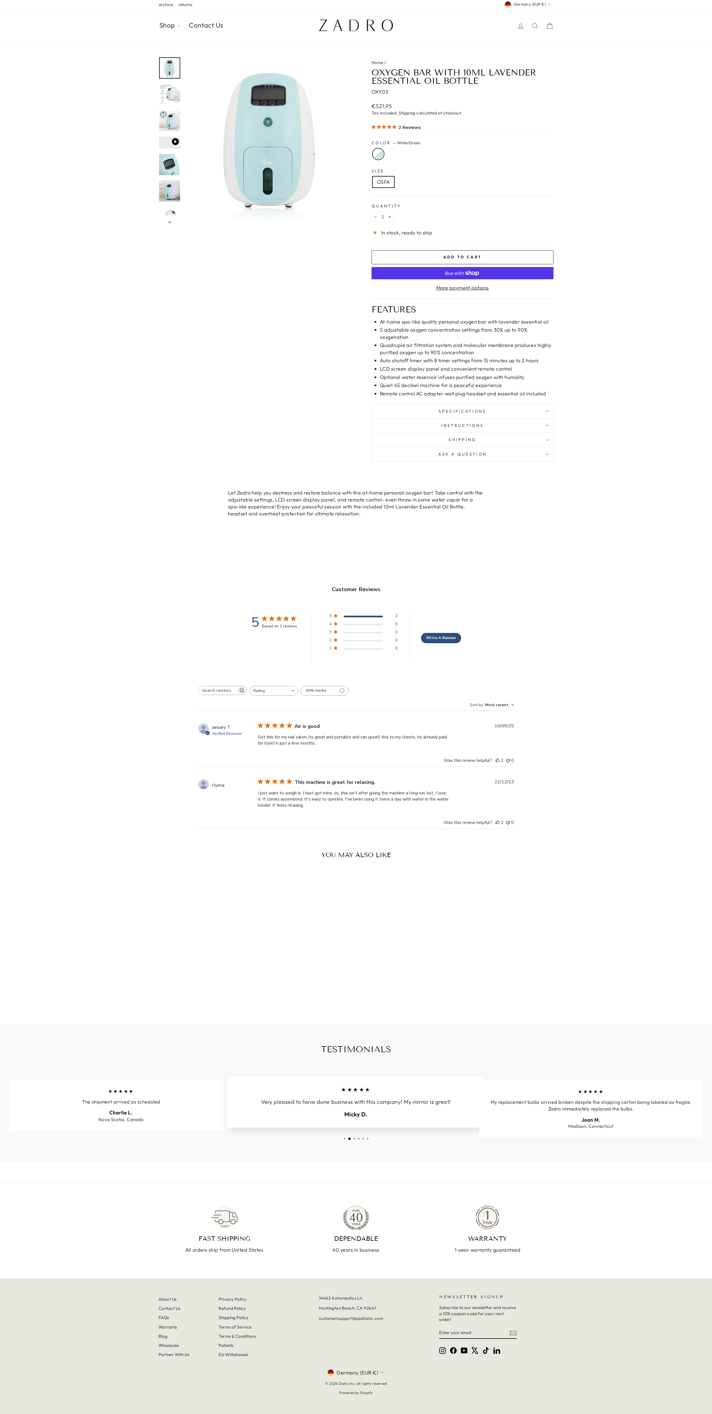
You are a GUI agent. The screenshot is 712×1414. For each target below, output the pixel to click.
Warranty (168, 1327)
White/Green (378, 154)
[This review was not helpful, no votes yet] (508, 760)
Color (396, 142)
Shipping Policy (233, 1317)
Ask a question (462, 454)
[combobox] (274, 691)
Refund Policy (232, 1308)
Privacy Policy (232, 1299)
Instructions (462, 425)
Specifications (462, 411)
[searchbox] (217, 690)
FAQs (164, 1317)
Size (378, 170)
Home (378, 62)
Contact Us (206, 25)
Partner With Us (174, 1354)
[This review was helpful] (498, 760)
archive (166, 4)
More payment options (462, 288)
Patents (226, 1345)
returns (185, 4)
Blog (163, 1336)
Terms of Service (235, 1327)
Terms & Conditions (237, 1336)
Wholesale (169, 1345)
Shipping (407, 113)
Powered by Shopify (355, 1392)
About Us (168, 1299)
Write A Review (441, 637)
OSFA (383, 182)
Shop (167, 25)
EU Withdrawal (233, 1354)
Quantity (386, 206)
